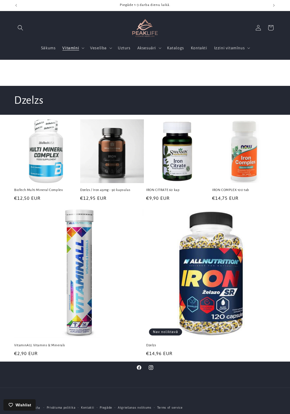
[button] (20, 28)
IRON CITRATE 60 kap (163, 190)
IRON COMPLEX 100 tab (230, 190)
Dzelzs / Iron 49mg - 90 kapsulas (105, 190)
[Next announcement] (274, 5)
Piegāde (106, 407)
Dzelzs (151, 345)
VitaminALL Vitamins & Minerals (39, 345)
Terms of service (170, 407)
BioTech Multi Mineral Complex (38, 190)
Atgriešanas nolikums (135, 407)
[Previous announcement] (16, 5)
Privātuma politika (61, 407)
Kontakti (87, 407)
